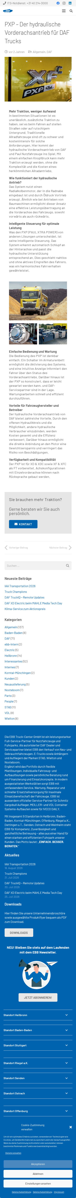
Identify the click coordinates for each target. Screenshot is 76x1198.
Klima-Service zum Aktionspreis (25, 609)
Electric (10, 650)
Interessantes (13, 661)
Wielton (9, 718)
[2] (53, 333)
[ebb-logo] (8, 11)
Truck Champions (16, 591)
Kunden (9, 678)
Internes (10, 667)
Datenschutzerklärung (21, 1192)
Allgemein (39, 52)
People (9, 701)
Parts (8, 695)
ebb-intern (11, 644)
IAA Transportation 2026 (20, 586)
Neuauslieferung (15, 684)
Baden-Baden (13, 632)
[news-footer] (38, 974)
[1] (23, 333)
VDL (7, 713)
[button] (70, 1127)
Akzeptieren (38, 1164)
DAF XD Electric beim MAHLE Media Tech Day (33, 603)
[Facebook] (58, 3)
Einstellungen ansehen (38, 1183)
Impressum (59, 1192)
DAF (49, 52)
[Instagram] (64, 3)
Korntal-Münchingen (18, 672)
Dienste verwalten (13, 1153)
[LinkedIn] (70, 3)
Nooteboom (12, 690)
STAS (8, 707)
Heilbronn (11, 655)
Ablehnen (38, 1173)
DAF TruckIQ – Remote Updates (24, 597)
